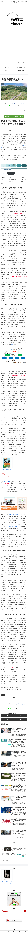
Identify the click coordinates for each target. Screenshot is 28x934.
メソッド (6, 430)
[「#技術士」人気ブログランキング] (14, 920)
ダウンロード (11, 173)
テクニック (14, 526)
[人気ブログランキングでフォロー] (14, 116)
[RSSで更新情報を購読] (20, 719)
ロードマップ (3, 173)
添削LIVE (17, 514)
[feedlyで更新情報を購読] (7, 719)
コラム (4, 694)
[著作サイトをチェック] (7, 715)
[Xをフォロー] (20, 715)
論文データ (11, 514)
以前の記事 (7, 482)
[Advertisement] (14, 46)
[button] (18, 106)
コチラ (12, 344)
